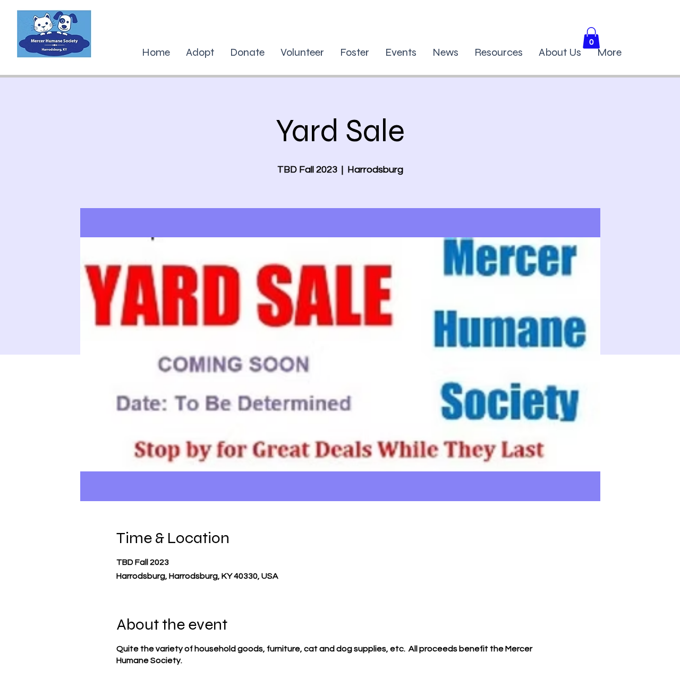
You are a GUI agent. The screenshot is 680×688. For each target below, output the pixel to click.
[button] (591, 38)
